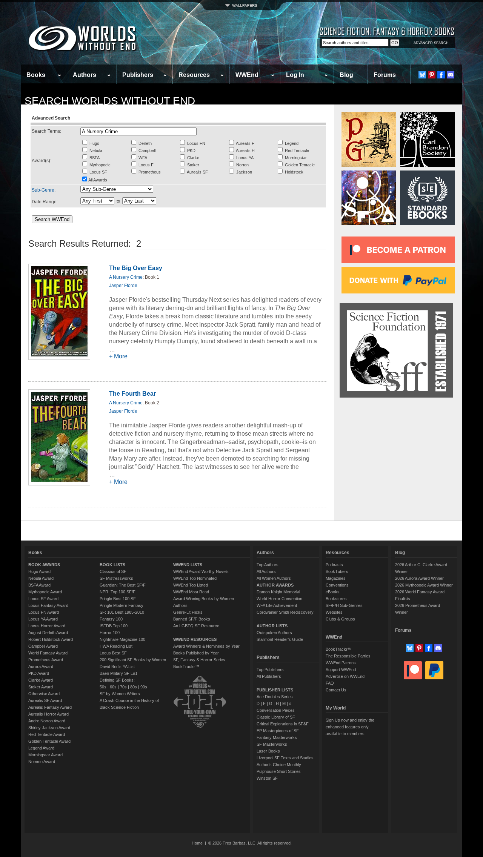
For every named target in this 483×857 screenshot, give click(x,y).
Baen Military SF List (118, 673)
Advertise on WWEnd (345, 676)
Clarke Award (40, 680)
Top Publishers (270, 669)
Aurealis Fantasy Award (50, 707)
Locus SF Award (43, 598)
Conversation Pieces (276, 710)
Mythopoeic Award (45, 592)
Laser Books (268, 751)
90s (143, 687)
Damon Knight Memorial (278, 592)
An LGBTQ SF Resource (196, 626)
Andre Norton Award (46, 721)
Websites (334, 612)
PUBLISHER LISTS (275, 690)
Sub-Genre (43, 190)
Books (35, 75)
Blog (346, 75)
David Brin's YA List (117, 666)
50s (103, 687)
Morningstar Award (45, 755)
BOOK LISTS (112, 564)
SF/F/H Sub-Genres (344, 605)
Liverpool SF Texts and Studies (285, 758)
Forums (385, 75)
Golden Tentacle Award (49, 741)
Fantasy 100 (111, 619)
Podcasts (334, 564)
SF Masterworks (272, 744)
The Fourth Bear (132, 393)
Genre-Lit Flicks (188, 612)
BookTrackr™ (186, 666)
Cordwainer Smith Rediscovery (285, 612)
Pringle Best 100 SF (118, 598)
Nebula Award (41, 578)
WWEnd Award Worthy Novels (201, 571)
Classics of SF (113, 571)
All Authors (266, 571)
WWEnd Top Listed (190, 585)
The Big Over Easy (135, 268)
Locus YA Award (43, 619)
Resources (194, 75)
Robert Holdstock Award (50, 639)
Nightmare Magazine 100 (122, 639)
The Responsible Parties (348, 656)
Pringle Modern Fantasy (121, 605)
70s (123, 687)
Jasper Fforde (123, 285)
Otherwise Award (44, 693)
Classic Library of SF (276, 717)
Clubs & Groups (340, 619)
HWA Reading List (116, 646)
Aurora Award (40, 666)
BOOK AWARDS (44, 564)
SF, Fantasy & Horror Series (199, 659)
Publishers (137, 75)
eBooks (333, 592)
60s (113, 687)
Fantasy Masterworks (277, 737)
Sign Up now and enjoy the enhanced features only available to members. (350, 727)
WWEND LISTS (187, 564)
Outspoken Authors (274, 632)
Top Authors (267, 564)
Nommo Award (41, 761)
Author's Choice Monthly (279, 764)
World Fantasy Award (48, 653)
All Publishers (269, 676)
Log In (295, 75)
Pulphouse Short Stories (279, 771)
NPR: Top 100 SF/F (117, 592)
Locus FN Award (43, 612)
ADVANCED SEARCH (431, 43)
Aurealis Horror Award (48, 714)
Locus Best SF (113, 653)
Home (197, 843)
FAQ (330, 683)
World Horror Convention (279, 598)
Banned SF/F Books (191, 619)
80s (133, 687)
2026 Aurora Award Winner (419, 578)
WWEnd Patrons (341, 662)
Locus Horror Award (46, 626)
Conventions (337, 585)
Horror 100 (110, 632)
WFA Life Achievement (277, 605)
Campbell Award (43, 646)
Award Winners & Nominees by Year (206, 646)
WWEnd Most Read (191, 592)
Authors (84, 75)
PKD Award (38, 673)
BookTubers (337, 571)
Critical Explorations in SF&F (283, 724)
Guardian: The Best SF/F (123, 585)
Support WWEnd (341, 669)
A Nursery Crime (126, 277)
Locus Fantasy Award (48, 605)
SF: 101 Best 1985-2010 (122, 612)
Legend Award (41, 748)
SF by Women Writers (120, 693)
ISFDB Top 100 (114, 626)
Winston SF (267, 778)
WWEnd (246, 75)
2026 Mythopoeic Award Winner (424, 585)
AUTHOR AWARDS (275, 585)
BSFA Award (39, 585)
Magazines (336, 578)
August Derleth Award (48, 632)
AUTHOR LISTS (272, 626)
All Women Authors (274, 578)
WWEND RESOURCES (195, 639)
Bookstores (336, 598)
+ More (118, 356)
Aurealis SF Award (45, 700)
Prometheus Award (45, 659)
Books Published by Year (196, 653)
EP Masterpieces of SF (278, 730)
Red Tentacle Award (46, 734)
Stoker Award (40, 687)
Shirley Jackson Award (49, 727)
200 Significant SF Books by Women (133, 659)
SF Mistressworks (116, 578)
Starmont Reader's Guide (280, 639)
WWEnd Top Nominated (195, 578)
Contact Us (336, 690)
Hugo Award (39, 571)
